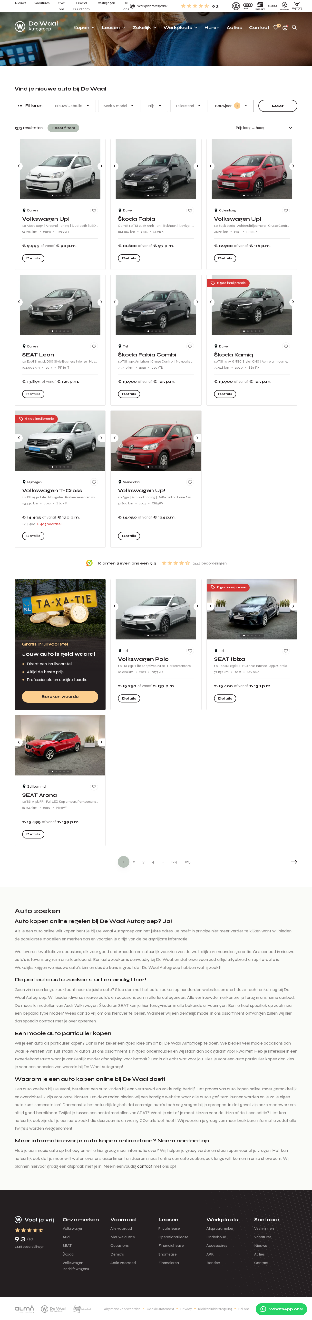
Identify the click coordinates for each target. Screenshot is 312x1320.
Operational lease (173, 1237)
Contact (261, 1262)
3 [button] (144, 861)
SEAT (67, 1245)
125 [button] (188, 861)
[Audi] (248, 6)
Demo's (117, 1254)
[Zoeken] (294, 28)
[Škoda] (272, 6)
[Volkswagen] (236, 6)
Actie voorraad (123, 1262)
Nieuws (260, 1245)
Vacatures (263, 1237)
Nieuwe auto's (122, 1237)
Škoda (68, 1254)
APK (210, 1254)
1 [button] (124, 861)
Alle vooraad (121, 1228)
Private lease (169, 1228)
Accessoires (216, 1245)
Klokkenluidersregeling (215, 1309)
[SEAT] (260, 6)
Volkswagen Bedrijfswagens (76, 1265)
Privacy (186, 1309)
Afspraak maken (220, 1228)
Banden (213, 1262)
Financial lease (171, 1245)
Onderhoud (216, 1237)
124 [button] (174, 861)
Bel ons (243, 1309)
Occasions (119, 1245)
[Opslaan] (94, 210)
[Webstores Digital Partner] (36, 27)
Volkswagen (73, 1228)
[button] (283, 862)
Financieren (168, 1262)
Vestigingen (264, 1228)
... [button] (163, 861)
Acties (259, 1254)
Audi (66, 1237)
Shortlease (167, 1254)
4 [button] (153, 861)
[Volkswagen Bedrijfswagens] (285, 6)
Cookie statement (160, 1309)
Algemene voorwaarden (122, 1309)
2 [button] (134, 861)
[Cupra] (297, 6)
